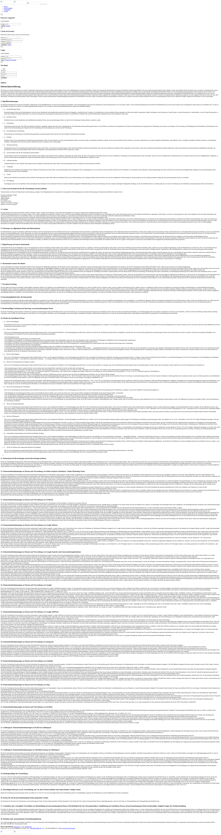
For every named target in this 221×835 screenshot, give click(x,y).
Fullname (3, 41)
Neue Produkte (8, 8)
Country (3, 43)
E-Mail (2, 24)
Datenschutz (28, 826)
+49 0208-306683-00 (35, 828)
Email (2, 37)
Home (6, 6)
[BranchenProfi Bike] (7, 833)
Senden (3, 26)
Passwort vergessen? (10, 60)
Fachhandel (7, 9)
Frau (4, 70)
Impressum (17, 826)
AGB (22, 826)
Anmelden (3, 44)
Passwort (3, 58)
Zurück (8, 26)
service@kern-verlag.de (68, 828)
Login (2, 60)
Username (3, 39)
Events (6, 11)
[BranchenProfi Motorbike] (22, 833)
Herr (4, 69)
